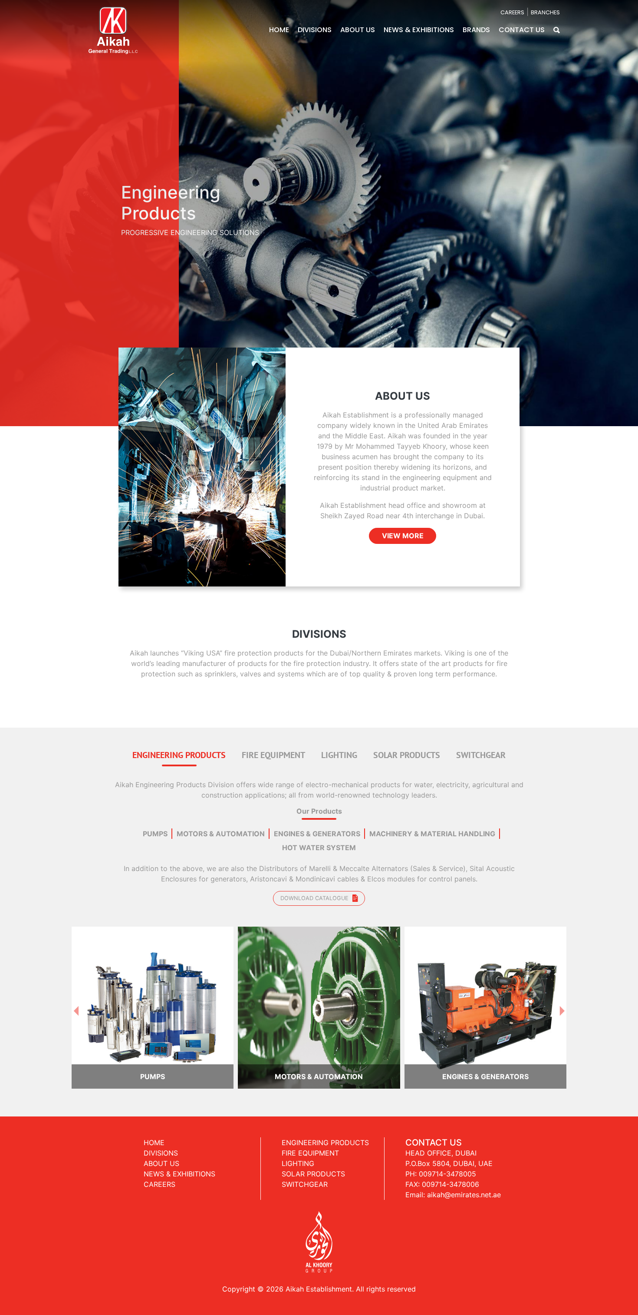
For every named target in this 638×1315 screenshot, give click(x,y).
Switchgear (305, 1176)
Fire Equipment (310, 1144)
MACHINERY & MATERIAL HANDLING (432, 825)
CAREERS (512, 12)
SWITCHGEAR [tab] (481, 746)
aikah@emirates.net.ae (464, 1186)
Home (154, 1134)
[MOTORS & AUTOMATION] (319, 998)
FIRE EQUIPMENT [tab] (273, 746)
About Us (161, 1155)
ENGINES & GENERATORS (317, 825)
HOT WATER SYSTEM (319, 839)
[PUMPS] (152, 998)
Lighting (298, 1155)
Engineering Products (325, 1134)
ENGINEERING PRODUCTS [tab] (179, 746)
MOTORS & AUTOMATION (221, 825)
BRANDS (476, 30)
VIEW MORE (403, 527)
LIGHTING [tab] (339, 746)
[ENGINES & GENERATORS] (485, 998)
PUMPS (155, 825)
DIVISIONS (315, 30)
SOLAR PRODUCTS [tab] (406, 746)
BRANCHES (545, 12)
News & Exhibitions (179, 1165)
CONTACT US (522, 30)
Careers (159, 1176)
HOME (279, 30)
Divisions (161, 1144)
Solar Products (313, 1165)
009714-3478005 (447, 1165)
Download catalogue (315, 890)
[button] (556, 30)
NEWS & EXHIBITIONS (419, 30)
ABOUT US (357, 30)
